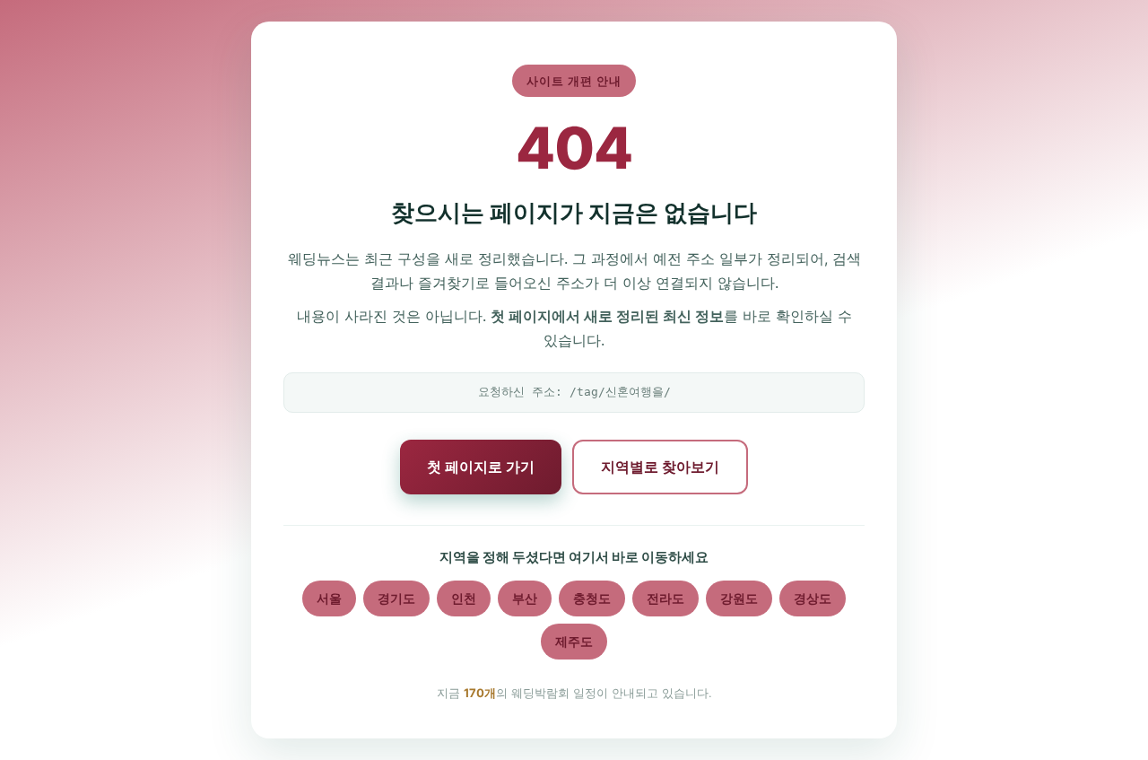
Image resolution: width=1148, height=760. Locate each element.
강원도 (739, 598)
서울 (329, 598)
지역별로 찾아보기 (660, 467)
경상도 (812, 598)
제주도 (574, 641)
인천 (463, 598)
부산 (524, 598)
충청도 (592, 598)
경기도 (396, 598)
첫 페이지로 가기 (481, 467)
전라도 (665, 598)
